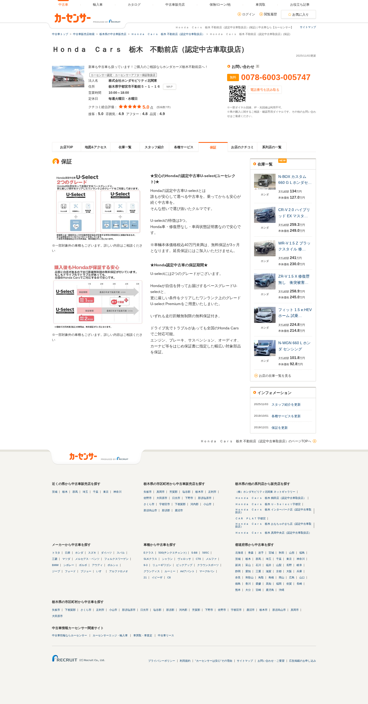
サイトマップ (308, 27)
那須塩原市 (204, 497)
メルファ (211, 558)
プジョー (86, 571)
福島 (302, 552)
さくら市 (149, 504)
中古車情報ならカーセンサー (69, 635)
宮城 (271, 552)
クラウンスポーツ (208, 565)
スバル (121, 552)
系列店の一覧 (272, 147)
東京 (106, 491)
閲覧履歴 (270, 14)
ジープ (56, 571)
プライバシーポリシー (161, 660)
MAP (169, 86)
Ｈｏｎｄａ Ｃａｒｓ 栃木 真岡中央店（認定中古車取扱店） (273, 532)
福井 (268, 565)
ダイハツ (106, 552)
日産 (67, 552)
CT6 (198, 558)
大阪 (289, 571)
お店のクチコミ (242, 147)
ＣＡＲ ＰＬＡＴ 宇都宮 (250, 518)
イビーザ (157, 577)
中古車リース (166, 635)
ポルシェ (112, 565)
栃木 (65, 491)
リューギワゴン (161, 565)
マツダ (66, 558)
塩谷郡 (186, 491)
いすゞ (100, 571)
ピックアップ (184, 565)
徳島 (238, 583)
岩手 (261, 552)
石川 (258, 565)
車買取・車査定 (142, 635)
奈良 (238, 577)
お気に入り (300, 14)
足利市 (212, 491)
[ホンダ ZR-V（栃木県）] (265, 289)
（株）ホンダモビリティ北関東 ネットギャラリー (265, 491)
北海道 (239, 552)
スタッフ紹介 (154, 147)
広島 (291, 577)
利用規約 (185, 660)
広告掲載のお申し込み (302, 660)
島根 (271, 577)
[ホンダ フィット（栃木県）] (265, 323)
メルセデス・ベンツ (87, 558)
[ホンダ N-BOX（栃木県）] (265, 190)
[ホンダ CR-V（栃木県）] (265, 223)
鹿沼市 (179, 510)
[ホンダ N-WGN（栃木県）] (265, 356)
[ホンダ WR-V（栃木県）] (265, 256)
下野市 (189, 497)
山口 (302, 577)
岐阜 (299, 565)
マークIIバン (206, 571)
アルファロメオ (118, 571)
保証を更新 (280, 428)
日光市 (176, 497)
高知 (268, 583)
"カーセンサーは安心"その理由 (213, 660)
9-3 (146, 565)
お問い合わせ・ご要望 (271, 660)
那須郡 (166, 510)
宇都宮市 (164, 504)
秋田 (281, 552)
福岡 (279, 583)
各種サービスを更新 (286, 416)
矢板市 (148, 491)
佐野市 (148, 497)
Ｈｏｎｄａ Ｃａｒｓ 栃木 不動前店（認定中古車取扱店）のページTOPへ (255, 441)
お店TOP (66, 147)
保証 (213, 147)
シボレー (68, 565)
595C (205, 552)
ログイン (248, 14)
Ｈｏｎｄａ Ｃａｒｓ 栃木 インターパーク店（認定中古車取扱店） (273, 511)
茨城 (54, 491)
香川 (248, 583)
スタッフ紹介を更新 (286, 404)
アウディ (97, 565)
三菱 (54, 558)
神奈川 (117, 491)
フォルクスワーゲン (116, 558)
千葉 (95, 491)
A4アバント (187, 571)
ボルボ (83, 565)
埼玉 (85, 491)
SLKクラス (150, 558)
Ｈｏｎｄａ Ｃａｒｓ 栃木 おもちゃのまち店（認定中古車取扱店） (273, 525)
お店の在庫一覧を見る (275, 376)
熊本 (238, 589)
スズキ (92, 552)
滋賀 (268, 571)
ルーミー (170, 571)
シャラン (167, 558)
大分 (248, 589)
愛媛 (258, 583)
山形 (291, 552)
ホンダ (79, 552)
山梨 (279, 565)
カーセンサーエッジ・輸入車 (110, 635)
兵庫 (299, 571)
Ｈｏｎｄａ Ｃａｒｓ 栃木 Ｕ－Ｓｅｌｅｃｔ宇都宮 (268, 504)
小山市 (207, 504)
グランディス (152, 571)
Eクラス (149, 552)
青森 (251, 552)
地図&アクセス (96, 147)
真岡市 (161, 491)
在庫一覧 (125, 147)
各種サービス (183, 147)
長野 (289, 565)
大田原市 (162, 497)
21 (145, 577)
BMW (55, 565)
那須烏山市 (150, 510)
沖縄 (281, 589)
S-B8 (194, 552)
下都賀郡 (180, 504)
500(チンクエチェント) (172, 552)
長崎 (299, 583)
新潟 (238, 565)
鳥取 (261, 577)
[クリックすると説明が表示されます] (256, 66)
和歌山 (249, 577)
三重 (258, 571)
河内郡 (194, 504)
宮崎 (258, 589)
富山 (248, 565)
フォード (70, 571)
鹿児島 (270, 589)
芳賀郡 (173, 491)
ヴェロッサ (184, 558)
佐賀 (289, 583)
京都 (279, 571)
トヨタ (56, 552)
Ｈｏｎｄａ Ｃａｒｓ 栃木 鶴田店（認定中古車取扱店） (270, 497)
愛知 (248, 571)
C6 (169, 577)
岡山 (281, 577)
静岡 (238, 571)
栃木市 (199, 491)
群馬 (75, 491)
